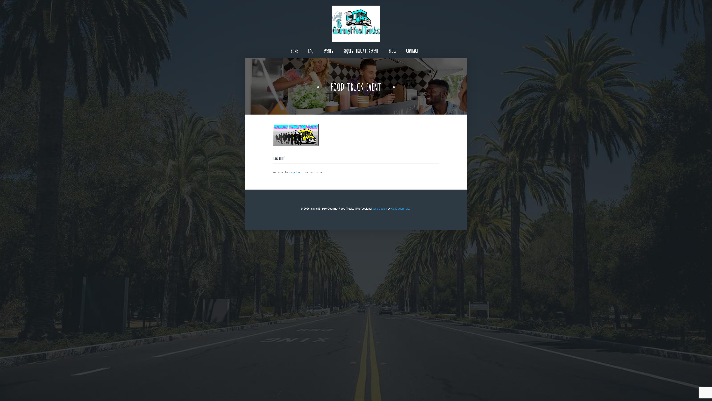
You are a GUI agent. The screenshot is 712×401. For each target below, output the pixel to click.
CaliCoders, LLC (401, 208)
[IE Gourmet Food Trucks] (356, 21)
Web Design (380, 208)
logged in (294, 172)
